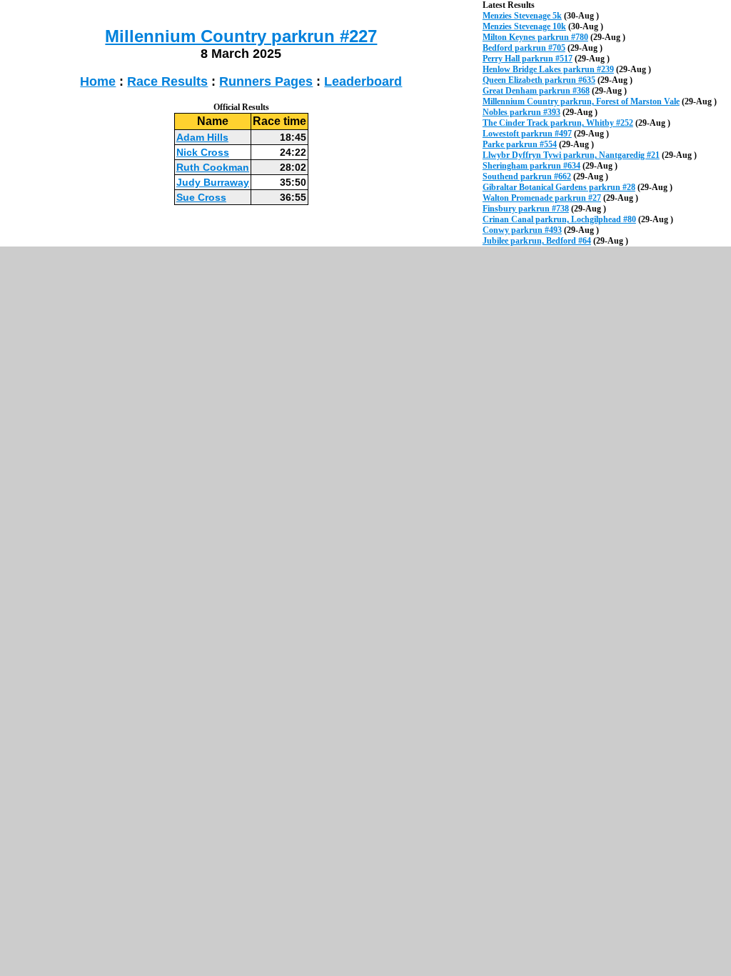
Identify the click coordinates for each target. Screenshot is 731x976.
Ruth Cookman (212, 167)
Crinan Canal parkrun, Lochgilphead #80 (559, 219)
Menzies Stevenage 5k (522, 16)
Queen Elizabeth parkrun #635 (539, 80)
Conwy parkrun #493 (522, 230)
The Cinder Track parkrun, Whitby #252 (558, 123)
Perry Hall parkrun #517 (528, 59)
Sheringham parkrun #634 (531, 166)
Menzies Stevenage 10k (524, 26)
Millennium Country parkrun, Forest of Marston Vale (581, 101)
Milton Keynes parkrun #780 (535, 37)
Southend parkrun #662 (527, 176)
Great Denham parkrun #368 (536, 91)
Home (98, 81)
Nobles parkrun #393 (521, 112)
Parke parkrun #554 (520, 144)
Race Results (167, 81)
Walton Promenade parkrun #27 (542, 198)
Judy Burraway (212, 182)
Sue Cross (201, 197)
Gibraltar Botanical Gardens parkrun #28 (559, 187)
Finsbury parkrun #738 (526, 209)
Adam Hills (202, 137)
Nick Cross (202, 152)
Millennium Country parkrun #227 (241, 36)
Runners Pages (266, 81)
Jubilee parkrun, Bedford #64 (537, 241)
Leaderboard (363, 81)
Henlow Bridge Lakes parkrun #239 (548, 69)
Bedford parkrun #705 (524, 48)
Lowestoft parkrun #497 (527, 134)
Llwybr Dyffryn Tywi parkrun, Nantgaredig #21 (571, 155)
